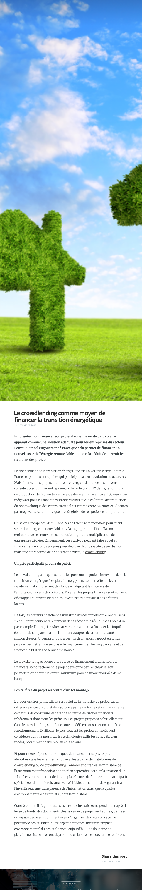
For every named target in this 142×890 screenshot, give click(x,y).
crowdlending (95, 552)
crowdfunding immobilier (64, 765)
